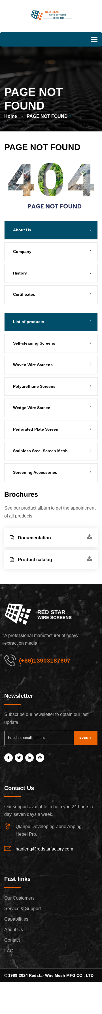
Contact (12, 940)
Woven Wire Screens (33, 365)
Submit (85, 737)
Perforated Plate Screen (35, 429)
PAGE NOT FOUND (47, 116)
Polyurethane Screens (34, 386)
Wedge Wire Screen (31, 407)
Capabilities (16, 919)
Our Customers (19, 898)
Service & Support (22, 908)
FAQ (8, 950)
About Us (13, 929)
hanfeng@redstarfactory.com (44, 849)
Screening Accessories (35, 472)
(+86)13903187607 (45, 660)
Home (10, 116)
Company (22, 251)
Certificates (24, 294)
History (20, 273)
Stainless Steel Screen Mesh (40, 451)
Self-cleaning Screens (34, 343)
